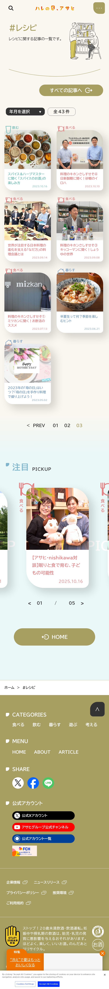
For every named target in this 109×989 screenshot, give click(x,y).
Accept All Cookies (48, 984)
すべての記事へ (66, 90)
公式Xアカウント (34, 815)
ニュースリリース (47, 882)
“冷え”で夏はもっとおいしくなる (25, 962)
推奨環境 (59, 892)
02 (67, 425)
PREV (39, 425)
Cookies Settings (25, 984)
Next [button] (78, 603)
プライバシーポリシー (22, 892)
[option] (57, 538)
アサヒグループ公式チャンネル (45, 827)
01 (55, 425)
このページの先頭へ (97, 709)
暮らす (55, 725)
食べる (18, 725)
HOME (60, 637)
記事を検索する (11, 8)
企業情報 (13, 882)
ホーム (9, 687)
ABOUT (42, 752)
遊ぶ (73, 725)
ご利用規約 (15, 903)
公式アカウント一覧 (36, 838)
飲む (37, 725)
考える (91, 725)
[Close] (105, 975)
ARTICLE (68, 752)
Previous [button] (33, 603)
